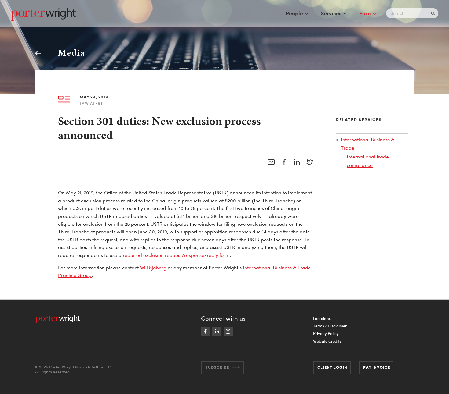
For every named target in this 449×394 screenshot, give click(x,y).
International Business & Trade (367, 144)
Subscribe (217, 367)
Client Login (332, 367)
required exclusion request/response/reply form (176, 255)
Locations (322, 318)
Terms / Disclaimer (330, 325)
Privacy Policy (326, 333)
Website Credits (327, 341)
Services (331, 13)
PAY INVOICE (376, 367)
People (294, 13)
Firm (365, 13)
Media (71, 52)
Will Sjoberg (153, 267)
